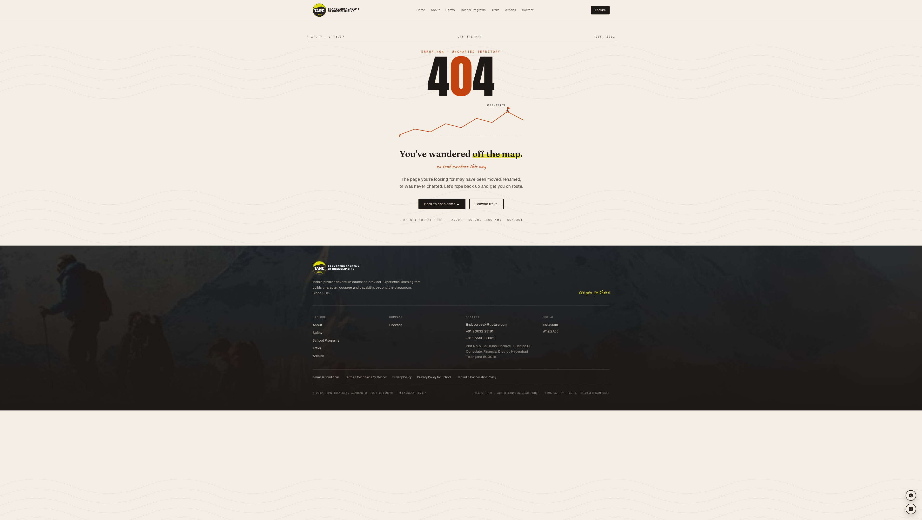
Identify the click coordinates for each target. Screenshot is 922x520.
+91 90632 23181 (479, 331)
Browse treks (487, 204)
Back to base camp (442, 204)
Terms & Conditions (326, 377)
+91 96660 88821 (480, 338)
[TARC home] (336, 10)
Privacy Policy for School (434, 377)
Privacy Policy (401, 377)
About (435, 10)
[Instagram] (911, 509)
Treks (495, 10)
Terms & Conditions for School (366, 377)
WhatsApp (551, 331)
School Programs (473, 10)
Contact (527, 10)
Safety (450, 10)
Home (421, 10)
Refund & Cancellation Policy (476, 377)
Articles (510, 10)
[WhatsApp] (911, 495)
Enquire (600, 10)
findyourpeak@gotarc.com (486, 324)
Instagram (550, 324)
